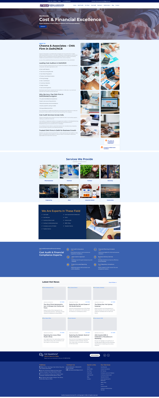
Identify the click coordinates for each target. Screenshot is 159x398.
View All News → (113, 282)
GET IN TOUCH (95, 355)
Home (74, 5)
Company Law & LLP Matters (107, 373)
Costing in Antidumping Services (106, 389)
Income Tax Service (105, 369)
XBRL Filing (103, 382)
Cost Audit (93, 5)
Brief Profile (80, 5)
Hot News (62, 332)
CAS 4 (102, 384)
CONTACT (42, 26)
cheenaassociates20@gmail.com (103, 1)
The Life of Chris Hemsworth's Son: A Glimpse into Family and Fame (54, 306)
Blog (113, 5)
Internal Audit (104, 386)
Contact (117, 5)
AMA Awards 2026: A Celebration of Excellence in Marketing (103, 336)
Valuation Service (105, 377)
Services (99, 5)
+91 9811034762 (67, 1)
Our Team (87, 5)
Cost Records (90, 375)
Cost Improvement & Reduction (105, 379)
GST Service (103, 371)
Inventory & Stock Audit (106, 375)
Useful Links (107, 5)
